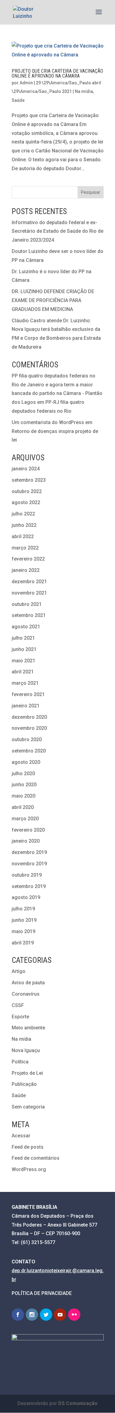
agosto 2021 (26, 627)
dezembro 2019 (29, 852)
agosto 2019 (26, 897)
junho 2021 (24, 649)
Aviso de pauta (28, 983)
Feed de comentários (35, 1158)
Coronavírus (26, 994)
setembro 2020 (29, 751)
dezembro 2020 (29, 717)
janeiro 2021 (26, 706)
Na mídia (84, 91)
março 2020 (25, 818)
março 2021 (25, 683)
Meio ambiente (28, 1028)
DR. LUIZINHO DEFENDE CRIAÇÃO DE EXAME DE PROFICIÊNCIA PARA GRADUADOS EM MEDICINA (53, 300)
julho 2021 (23, 638)
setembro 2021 (29, 615)
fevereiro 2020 (28, 830)
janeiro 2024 (26, 469)
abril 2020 (23, 807)
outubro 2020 (27, 739)
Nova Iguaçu (26, 1050)
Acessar (21, 1136)
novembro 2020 (29, 728)
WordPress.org (29, 1169)
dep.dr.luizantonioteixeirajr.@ (44, 1270)
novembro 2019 (29, 864)
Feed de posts (28, 1147)
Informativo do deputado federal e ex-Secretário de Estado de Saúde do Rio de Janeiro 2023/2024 (57, 231)
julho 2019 (23, 909)
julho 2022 (23, 514)
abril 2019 (23, 943)
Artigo (18, 971)
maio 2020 (23, 796)
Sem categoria (28, 1107)
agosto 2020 (26, 762)
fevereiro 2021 (28, 694)
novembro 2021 (29, 593)
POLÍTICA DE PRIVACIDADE (42, 1293)
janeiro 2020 (26, 841)
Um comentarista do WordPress (48, 422)
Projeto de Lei (27, 1073)
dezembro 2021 (29, 581)
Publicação (24, 1084)
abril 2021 (23, 672)
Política (20, 1062)
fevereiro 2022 (28, 559)
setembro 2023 (29, 480)
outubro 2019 (27, 875)
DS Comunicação (78, 1403)
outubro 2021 (27, 604)
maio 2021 (23, 661)
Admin (26, 82)
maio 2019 (23, 931)
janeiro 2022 (26, 570)
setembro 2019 (29, 886)
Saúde (18, 100)
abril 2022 (23, 536)
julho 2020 (23, 773)
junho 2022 (24, 525)
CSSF (18, 1005)
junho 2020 (24, 784)
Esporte (20, 1017)
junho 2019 (24, 920)
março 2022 (25, 548)
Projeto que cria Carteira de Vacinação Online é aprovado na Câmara (57, 73)
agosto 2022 (26, 502)
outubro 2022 (27, 491)
